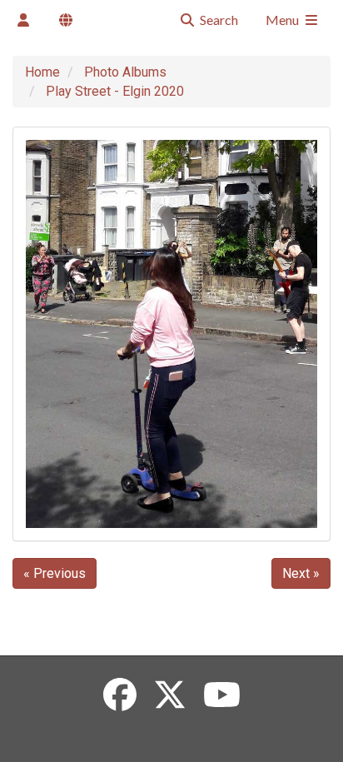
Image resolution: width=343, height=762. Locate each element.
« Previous (54, 573)
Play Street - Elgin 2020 (115, 91)
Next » (301, 573)
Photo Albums (125, 72)
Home (42, 72)
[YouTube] (222, 695)
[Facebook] (120, 695)
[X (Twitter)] (169, 695)
